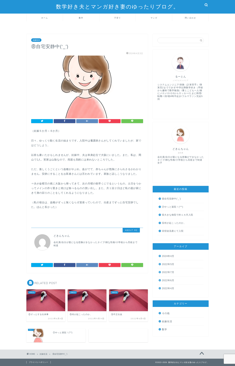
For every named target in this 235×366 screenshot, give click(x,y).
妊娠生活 (36, 40)
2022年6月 (168, 280)
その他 (166, 313)
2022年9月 (168, 264)
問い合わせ (190, 18)
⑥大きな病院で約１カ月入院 (177, 215)
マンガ (154, 18)
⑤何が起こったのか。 (174, 223)
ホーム (44, 18)
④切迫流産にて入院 (173, 231)
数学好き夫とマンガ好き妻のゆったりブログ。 (117, 6)
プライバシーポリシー (38, 362)
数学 (81, 18)
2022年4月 (168, 288)
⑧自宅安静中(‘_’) (171, 199)
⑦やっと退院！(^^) (172, 207)
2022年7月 (168, 272)
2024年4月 (168, 256)
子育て (117, 18)
